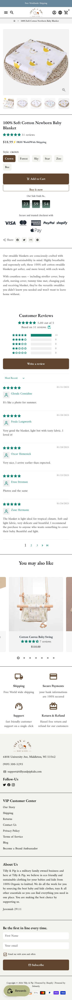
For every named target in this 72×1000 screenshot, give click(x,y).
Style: (11, 152)
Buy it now (36, 189)
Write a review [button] (36, 364)
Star (47, 158)
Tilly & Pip (28, 983)
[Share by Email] (30, 239)
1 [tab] (18, 657)
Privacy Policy (11, 831)
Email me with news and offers (21, 954)
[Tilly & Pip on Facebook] (8, 785)
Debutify (36, 986)
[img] (12, 388)
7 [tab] (53, 657)
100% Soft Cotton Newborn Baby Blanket (40, 20)
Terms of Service (13, 837)
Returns (7, 819)
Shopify (49, 983)
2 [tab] (24, 657)
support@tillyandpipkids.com (22, 772)
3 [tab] (30, 657)
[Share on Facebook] (17, 239)
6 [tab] (47, 657)
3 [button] (37, 545)
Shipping (8, 813)
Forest (24, 158)
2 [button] (31, 545)
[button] (12, 135)
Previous (6, 62)
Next (65, 614)
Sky (36, 158)
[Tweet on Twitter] (24, 239)
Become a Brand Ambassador (20, 848)
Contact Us (9, 825)
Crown (9, 158)
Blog (5, 842)
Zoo (58, 158)
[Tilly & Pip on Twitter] (4, 785)
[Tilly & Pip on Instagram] (13, 785)
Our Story (9, 807)
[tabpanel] (36, 614)
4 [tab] (36, 657)
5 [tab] (41, 657)
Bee (7, 167)
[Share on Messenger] (37, 239)
